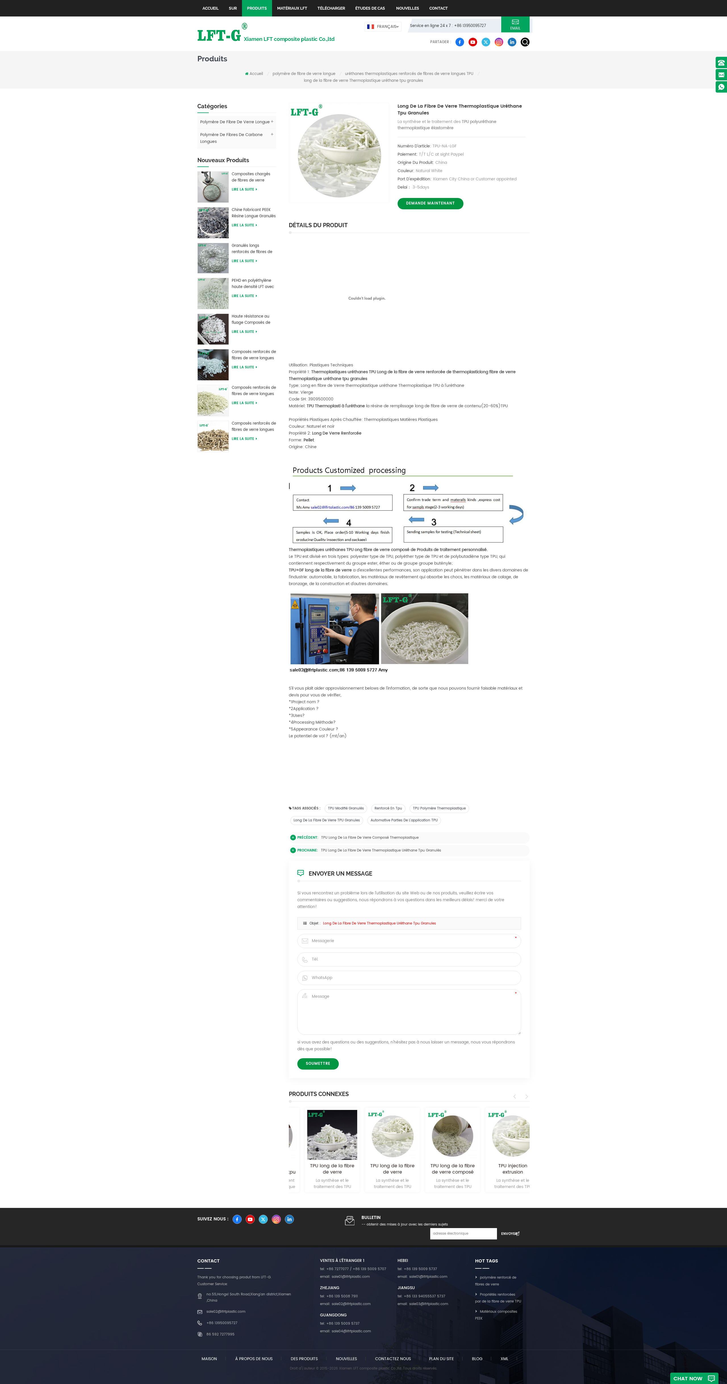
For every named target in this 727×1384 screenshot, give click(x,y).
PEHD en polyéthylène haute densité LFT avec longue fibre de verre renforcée (253, 284)
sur (233, 8)
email (515, 29)
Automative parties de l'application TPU (404, 820)
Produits (257, 8)
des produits (304, 1359)
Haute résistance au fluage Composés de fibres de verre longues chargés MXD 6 (253, 320)
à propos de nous (254, 1359)
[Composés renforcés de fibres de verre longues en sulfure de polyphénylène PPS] (213, 436)
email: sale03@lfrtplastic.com (423, 1304)
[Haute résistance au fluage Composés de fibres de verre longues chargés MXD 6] (213, 329)
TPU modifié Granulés (346, 808)
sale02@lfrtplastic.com (225, 1311)
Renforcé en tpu (388, 808)
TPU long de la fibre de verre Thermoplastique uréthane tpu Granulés (381, 850)
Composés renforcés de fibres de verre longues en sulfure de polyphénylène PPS (254, 427)
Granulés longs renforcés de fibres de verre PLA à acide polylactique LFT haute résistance (252, 249)
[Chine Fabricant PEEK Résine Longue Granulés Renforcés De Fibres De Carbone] (213, 222)
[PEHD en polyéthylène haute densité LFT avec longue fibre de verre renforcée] (213, 293)
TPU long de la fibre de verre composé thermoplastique (370, 837)
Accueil (210, 8)
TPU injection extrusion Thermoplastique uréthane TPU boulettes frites (499, 1169)
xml (504, 1359)
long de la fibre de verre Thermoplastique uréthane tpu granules (379, 923)
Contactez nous (393, 1359)
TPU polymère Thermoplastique (439, 808)
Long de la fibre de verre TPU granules (327, 820)
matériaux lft (292, 8)
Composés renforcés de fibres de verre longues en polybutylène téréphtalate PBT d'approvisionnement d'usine (254, 355)
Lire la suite (243, 189)
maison (209, 1359)
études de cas (370, 8)
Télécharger (331, 8)
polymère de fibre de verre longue (304, 74)
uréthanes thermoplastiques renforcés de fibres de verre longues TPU (409, 74)
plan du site (441, 1359)
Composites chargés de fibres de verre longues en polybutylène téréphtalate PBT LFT (251, 177)
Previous (515, 1097)
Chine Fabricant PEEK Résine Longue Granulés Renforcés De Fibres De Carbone (254, 213)
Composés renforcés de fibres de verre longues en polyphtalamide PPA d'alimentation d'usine (254, 391)
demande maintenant (430, 203)
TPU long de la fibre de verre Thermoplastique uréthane (319, 1169)
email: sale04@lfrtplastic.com (345, 1331)
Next (526, 1097)
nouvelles (407, 8)
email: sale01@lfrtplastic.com (345, 1276)
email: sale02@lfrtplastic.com (345, 1304)
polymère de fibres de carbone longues (231, 138)
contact (438, 8)
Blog (477, 1359)
